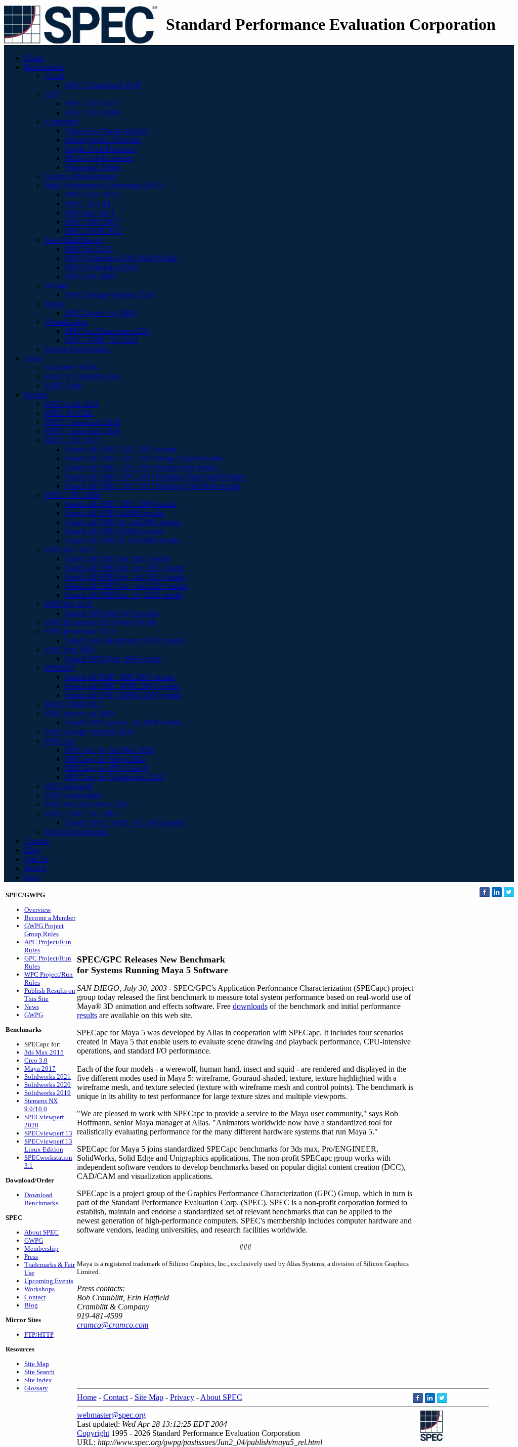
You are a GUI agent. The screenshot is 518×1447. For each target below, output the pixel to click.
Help (32, 877)
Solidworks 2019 (47, 1093)
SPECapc (60, 740)
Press (31, 1256)
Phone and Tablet (92, 167)
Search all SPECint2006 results (114, 513)
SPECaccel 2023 (92, 194)
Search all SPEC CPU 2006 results (121, 504)
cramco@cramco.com (113, 1325)
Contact (36, 841)
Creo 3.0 (36, 1060)
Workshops (39, 1289)
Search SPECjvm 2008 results (113, 658)
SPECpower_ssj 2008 (100, 313)
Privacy (182, 1397)
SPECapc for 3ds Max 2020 (110, 750)
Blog (32, 850)
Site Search (39, 1372)
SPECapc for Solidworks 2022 (114, 777)
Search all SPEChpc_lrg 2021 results (124, 595)
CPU (53, 94)
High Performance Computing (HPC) (104, 185)
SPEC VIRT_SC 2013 (101, 340)
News (31, 1007)
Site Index (38, 1380)
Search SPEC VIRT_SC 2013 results (124, 822)
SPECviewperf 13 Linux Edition (48, 1145)
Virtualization (66, 322)
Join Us (36, 859)
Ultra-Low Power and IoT (107, 130)
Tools (33, 358)
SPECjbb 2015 (89, 249)
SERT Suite (63, 385)
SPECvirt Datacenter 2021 (107, 331)
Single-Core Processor (100, 149)
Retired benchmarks (76, 831)
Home (34, 58)
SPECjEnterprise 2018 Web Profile (121, 258)
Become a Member (49, 918)
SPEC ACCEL (89, 203)
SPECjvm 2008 (90, 276)
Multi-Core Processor (99, 158)
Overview (37, 909)
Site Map (36, 1364)
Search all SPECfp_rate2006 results (122, 540)
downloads (250, 1006)
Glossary (36, 1388)
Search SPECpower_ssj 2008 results (123, 722)
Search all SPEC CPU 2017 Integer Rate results (141, 467)
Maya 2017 (40, 1068)
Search (35, 868)
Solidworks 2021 (47, 1076)
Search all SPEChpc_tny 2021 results (124, 567)
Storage (57, 285)
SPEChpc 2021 (89, 212)
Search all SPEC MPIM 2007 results (123, 695)
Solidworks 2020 (47, 1084)
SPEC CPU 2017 (93, 103)
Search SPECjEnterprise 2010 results (124, 640)
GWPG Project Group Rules (44, 930)
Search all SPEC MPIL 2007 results (122, 686)
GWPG (33, 1015)
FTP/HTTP (39, 1334)
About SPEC (41, 1232)
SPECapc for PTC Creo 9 (106, 768)
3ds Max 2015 (44, 1052)
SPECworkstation (73, 795)
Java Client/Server (74, 240)
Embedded (62, 121)
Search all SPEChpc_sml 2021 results (125, 577)
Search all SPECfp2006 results (114, 531)
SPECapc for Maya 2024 (105, 759)
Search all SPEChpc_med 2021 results (126, 586)
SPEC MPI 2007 (92, 221)
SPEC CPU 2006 (93, 112)
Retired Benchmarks (77, 349)
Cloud (54, 76)
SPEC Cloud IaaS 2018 (103, 85)
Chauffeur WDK (72, 367)
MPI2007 (60, 668)
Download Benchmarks (41, 1199)
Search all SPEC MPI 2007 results (120, 677)
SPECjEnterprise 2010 (101, 267)
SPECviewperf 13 (48, 1133)
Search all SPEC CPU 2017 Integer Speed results (144, 458)
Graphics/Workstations (81, 176)
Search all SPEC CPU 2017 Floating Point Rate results (152, 485)
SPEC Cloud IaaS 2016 (82, 431)
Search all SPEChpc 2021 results (117, 558)
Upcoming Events (48, 1281)
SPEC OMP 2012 (93, 231)
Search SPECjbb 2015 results (112, 613)
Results (36, 394)
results (87, 1015)
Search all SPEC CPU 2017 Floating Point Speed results (155, 476)
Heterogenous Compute (103, 140)
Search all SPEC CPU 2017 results (121, 449)
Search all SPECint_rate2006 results (122, 522)
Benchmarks (44, 67)
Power (55, 303)
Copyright (93, 1433)
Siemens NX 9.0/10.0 (41, 1105)
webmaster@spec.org (111, 1415)
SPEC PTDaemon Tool (82, 376)
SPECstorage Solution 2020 (109, 294)
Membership (41, 1248)
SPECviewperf (69, 786)
